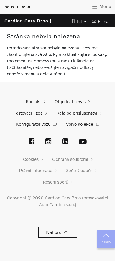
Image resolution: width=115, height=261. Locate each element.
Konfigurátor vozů (33, 124)
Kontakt (33, 101)
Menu (104, 6)
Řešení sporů (55, 181)
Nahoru (106, 241)
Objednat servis (70, 101)
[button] (77, 21)
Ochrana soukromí (70, 159)
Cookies (31, 159)
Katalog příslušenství (76, 112)
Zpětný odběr (79, 170)
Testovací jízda (28, 112)
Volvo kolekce (79, 124)
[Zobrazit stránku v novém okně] (31, 142)
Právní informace (35, 170)
